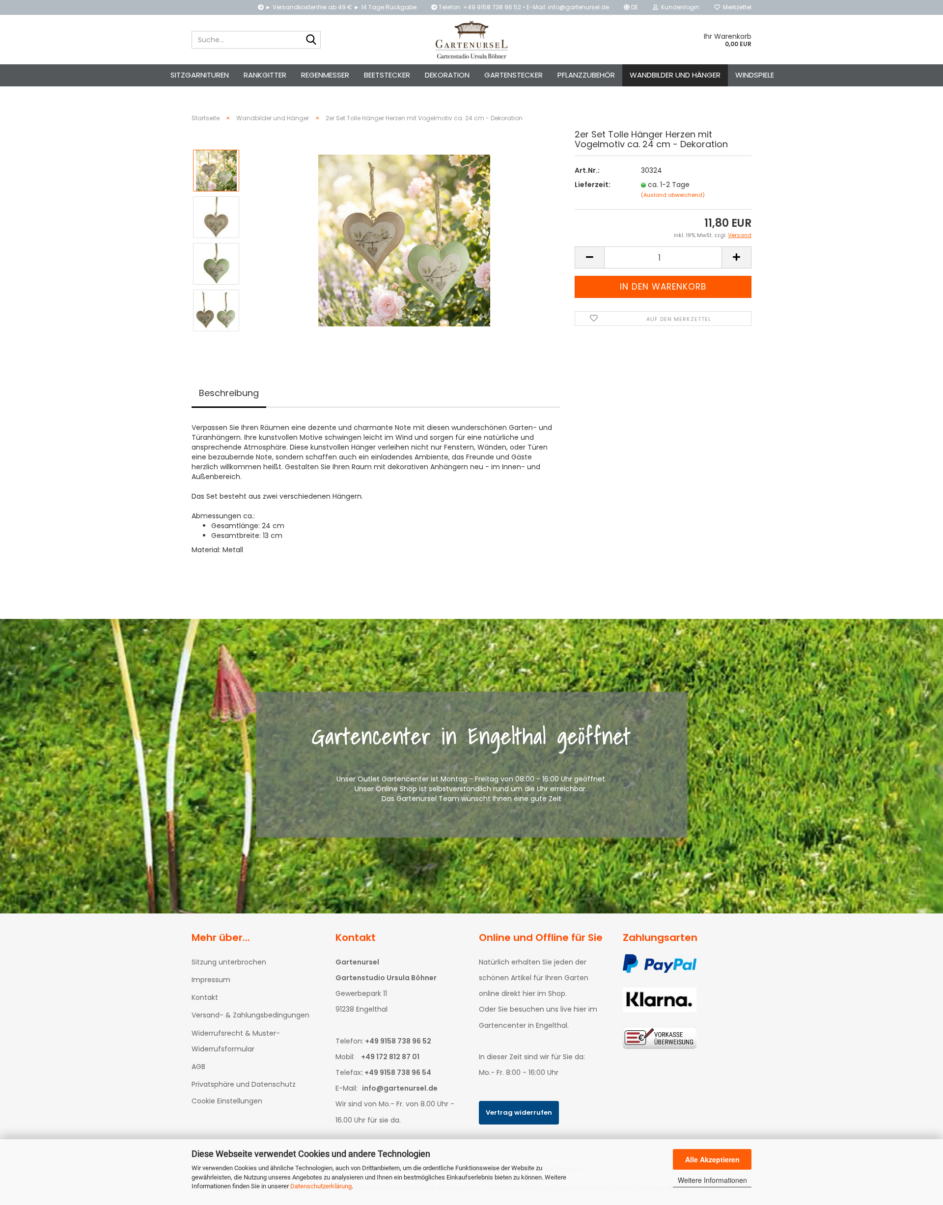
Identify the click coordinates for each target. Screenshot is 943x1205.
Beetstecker (387, 75)
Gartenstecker (513, 75)
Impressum (211, 980)
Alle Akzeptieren (712, 1159)
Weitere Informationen (712, 1180)
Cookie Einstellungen (227, 1101)
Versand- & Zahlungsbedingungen (250, 1015)
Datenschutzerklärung (321, 1186)
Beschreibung (229, 393)
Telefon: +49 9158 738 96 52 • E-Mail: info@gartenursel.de (523, 7)
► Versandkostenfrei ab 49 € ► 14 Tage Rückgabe (340, 7)
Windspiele (754, 75)
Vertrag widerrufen (519, 1112)
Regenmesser (325, 75)
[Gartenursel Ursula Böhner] (471, 39)
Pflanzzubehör (586, 75)
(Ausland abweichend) (673, 195)
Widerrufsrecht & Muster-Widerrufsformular (236, 1041)
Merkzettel (735, 7)
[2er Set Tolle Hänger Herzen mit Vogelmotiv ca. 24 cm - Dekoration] (404, 240)
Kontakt (205, 997)
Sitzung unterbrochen (229, 962)
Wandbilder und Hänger (675, 75)
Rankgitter (265, 75)
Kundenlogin (678, 7)
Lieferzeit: (592, 184)
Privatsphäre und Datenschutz (244, 1084)
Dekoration (447, 75)
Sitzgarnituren (199, 75)
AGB (198, 1066)
